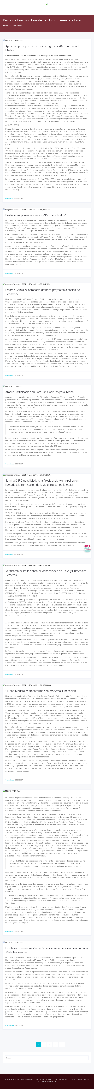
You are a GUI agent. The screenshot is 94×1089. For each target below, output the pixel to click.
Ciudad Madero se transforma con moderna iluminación (40, 691)
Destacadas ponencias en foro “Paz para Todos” (35, 215)
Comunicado (9, 198)
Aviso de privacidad (49, 1081)
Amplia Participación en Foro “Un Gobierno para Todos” (40, 392)
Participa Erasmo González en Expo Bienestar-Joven (42, 20)
